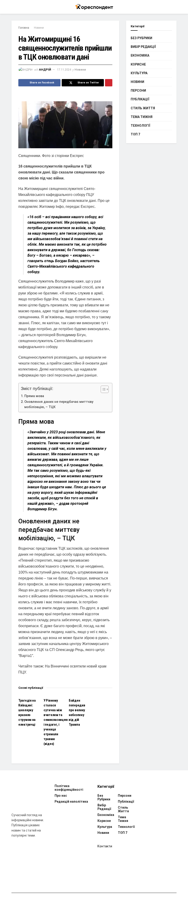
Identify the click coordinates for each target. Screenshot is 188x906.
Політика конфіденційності (69, 787)
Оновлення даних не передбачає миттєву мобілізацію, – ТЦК (58, 404)
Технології (140, 125)
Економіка (140, 55)
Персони (138, 90)
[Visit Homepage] (94, 7)
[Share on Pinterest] (108, 82)
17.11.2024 (64, 69)
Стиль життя (143, 108)
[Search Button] (175, 7)
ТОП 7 (135, 134)
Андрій (45, 69)
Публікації (140, 99)
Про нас (61, 795)
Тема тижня (141, 117)
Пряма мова (34, 396)
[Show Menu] (13, 7)
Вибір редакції (143, 47)
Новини (39, 27)
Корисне (138, 64)
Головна (23, 27)
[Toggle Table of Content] (102, 389)
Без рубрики (141, 38)
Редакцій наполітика (71, 801)
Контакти (104, 846)
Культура (139, 73)
